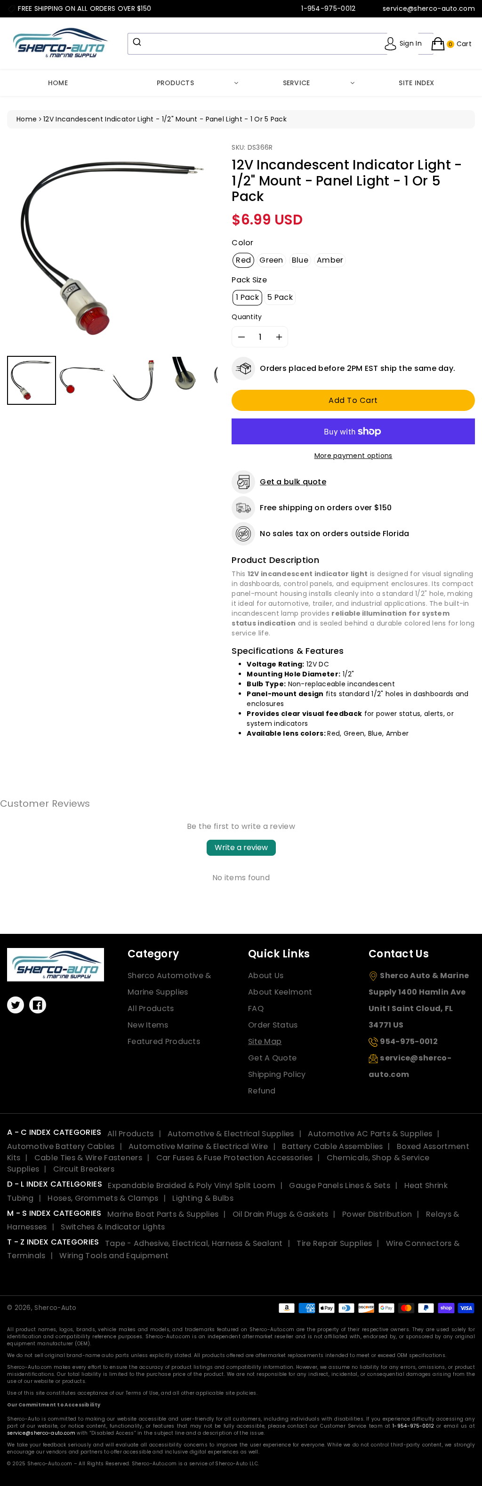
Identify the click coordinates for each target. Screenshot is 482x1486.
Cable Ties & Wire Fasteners (88, 1157)
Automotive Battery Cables (61, 1146)
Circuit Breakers (83, 1169)
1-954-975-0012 (413, 1426)
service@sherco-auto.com (41, 1433)
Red (243, 260)
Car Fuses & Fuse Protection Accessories (234, 1157)
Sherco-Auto (55, 1307)
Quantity (247, 316)
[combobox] (281, 44)
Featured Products (164, 1041)
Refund (262, 1090)
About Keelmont (280, 992)
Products (175, 83)
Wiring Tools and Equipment (114, 1255)
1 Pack (247, 297)
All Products (151, 1008)
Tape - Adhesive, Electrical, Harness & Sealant (194, 1243)
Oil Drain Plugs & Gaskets (281, 1214)
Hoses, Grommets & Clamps (103, 1198)
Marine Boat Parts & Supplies (162, 1214)
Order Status (273, 1025)
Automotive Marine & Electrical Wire (198, 1146)
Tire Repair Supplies (334, 1243)
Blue (300, 260)
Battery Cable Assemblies (332, 1146)
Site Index (416, 83)
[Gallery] (112, 275)
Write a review (241, 847)
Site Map (264, 1041)
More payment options (353, 455)
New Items (148, 1025)
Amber (330, 260)
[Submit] (138, 42)
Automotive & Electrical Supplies (231, 1133)
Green (271, 260)
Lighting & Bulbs (202, 1198)
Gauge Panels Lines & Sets (339, 1185)
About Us (265, 975)
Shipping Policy (277, 1074)
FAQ (256, 1008)
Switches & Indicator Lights (113, 1226)
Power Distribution (377, 1214)
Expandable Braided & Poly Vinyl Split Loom (191, 1185)
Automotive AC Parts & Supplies (370, 1133)
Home (58, 83)
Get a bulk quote (293, 481)
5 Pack (280, 297)
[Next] (203, 248)
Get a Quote (272, 1057)
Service (296, 83)
